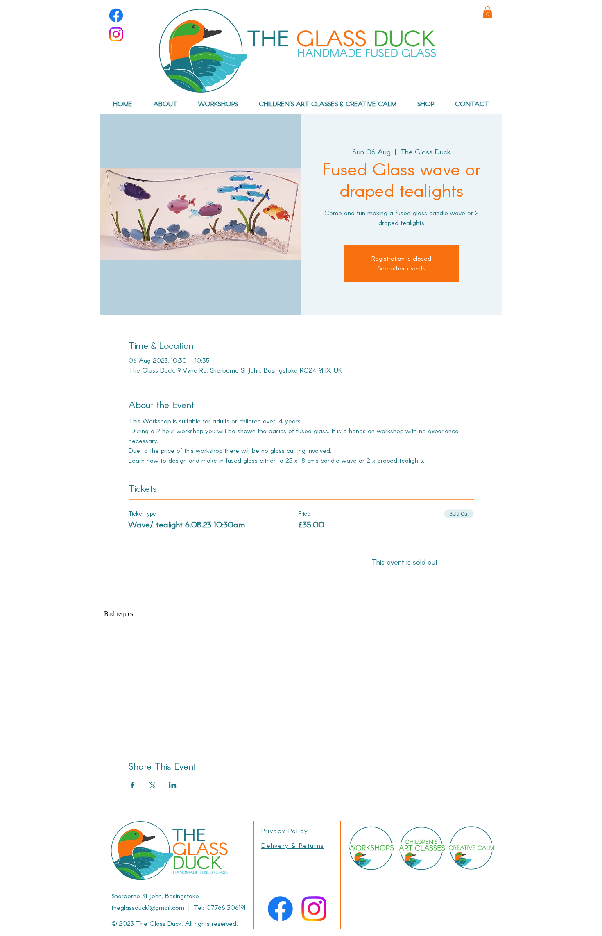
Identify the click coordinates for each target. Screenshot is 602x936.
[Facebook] (116, 15)
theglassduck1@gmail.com (147, 907)
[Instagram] (116, 34)
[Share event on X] (152, 785)
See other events (401, 268)
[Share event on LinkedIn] (173, 785)
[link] (487, 12)
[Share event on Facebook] (132, 785)
